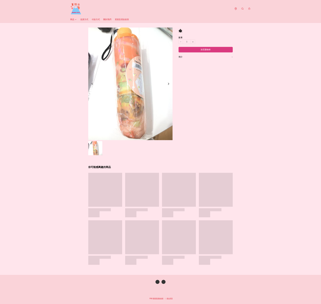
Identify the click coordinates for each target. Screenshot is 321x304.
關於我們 (107, 19)
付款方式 (96, 19)
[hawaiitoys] (76, 8)
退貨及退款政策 (122, 19)
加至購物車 (206, 49)
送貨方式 (84, 19)
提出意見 (170, 298)
